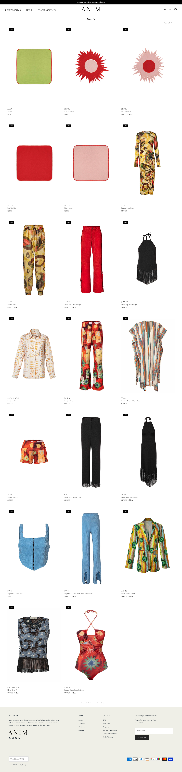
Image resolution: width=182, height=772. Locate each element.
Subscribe (142, 738)
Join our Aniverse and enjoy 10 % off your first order (91, 2)
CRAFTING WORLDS (47, 10)
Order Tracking (108, 737)
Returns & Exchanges (110, 730)
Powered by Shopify (21, 765)
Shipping (106, 727)
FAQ (104, 720)
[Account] (164, 9)
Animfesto (81, 723)
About (80, 720)
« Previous (80, 703)
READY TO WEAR (13, 10)
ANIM (14, 765)
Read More (46, 725)
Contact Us (82, 727)
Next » (103, 703)
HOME (29, 10)
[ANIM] (91, 9)
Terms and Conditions (110, 734)
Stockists (81, 730)
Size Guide (106, 723)
